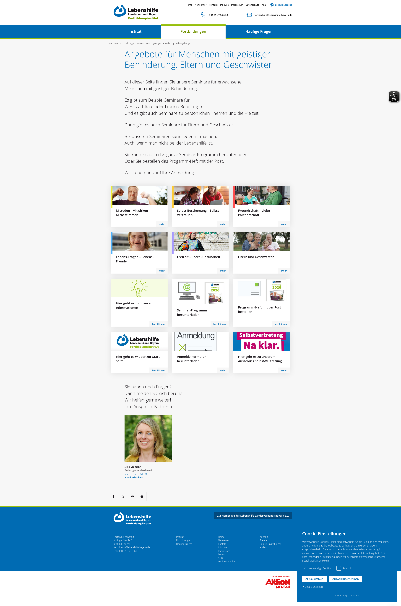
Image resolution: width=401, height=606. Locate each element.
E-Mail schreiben (134, 477)
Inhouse (224, 4)
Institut (134, 31)
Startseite (113, 43)
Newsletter (200, 4)
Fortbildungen (193, 31)
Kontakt (213, 4)
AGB (264, 4)
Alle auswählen (314, 579)
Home (189, 4)
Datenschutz (252, 4)
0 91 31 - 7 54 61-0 (218, 14)
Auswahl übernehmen (345, 579)
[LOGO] (278, 581)
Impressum (237, 4)
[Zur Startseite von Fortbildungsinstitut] (136, 12)
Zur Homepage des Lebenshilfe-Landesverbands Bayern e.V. (253, 515)
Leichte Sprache (283, 4)
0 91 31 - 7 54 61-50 (136, 474)
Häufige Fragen (259, 31)
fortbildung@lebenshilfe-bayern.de (273, 14)
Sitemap (264, 540)
